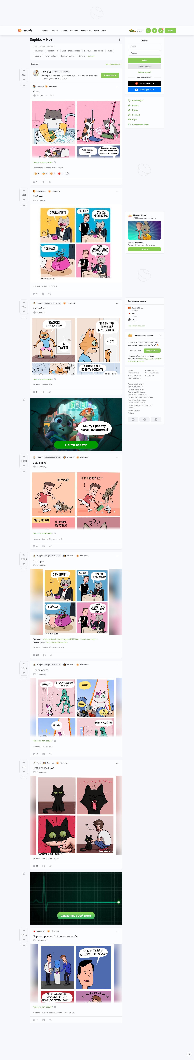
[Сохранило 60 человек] (43, 753)
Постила (131, 408)
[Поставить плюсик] (24, 70)
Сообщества (86, 31)
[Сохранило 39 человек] (43, 866)
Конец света (40, 670)
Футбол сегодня (134, 410)
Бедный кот (40, 462)
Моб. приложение (134, 378)
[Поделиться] (49, 182)
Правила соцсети (151, 370)
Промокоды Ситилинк (136, 403)
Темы (104, 31)
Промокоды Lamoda (135, 387)
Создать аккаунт (144, 67)
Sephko (48, 168)
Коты (36, 91)
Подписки (74, 31)
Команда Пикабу (134, 375)
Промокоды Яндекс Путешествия (140, 397)
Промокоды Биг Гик (135, 384)
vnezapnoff (41, 931)
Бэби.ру (131, 413)
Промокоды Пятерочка (137, 392)
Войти (170, 31)
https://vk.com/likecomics (56, 642)
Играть (144, 249)
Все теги (90, 56)
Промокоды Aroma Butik (137, 395)
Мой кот (38, 196)
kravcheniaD (41, 191)
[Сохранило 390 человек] (44, 655)
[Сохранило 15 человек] (42, 182)
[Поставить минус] (24, 80)
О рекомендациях (151, 373)
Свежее (64, 31)
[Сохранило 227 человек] (43, 546)
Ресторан (39, 561)
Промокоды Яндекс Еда (137, 400)
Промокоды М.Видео (136, 389)
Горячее (45, 31)
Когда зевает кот (43, 768)
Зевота (49, 859)
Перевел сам (38, 168)
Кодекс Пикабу (133, 373)
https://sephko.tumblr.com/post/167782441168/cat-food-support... (71, 639)
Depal (39, 763)
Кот (53, 168)
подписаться (152, 351)
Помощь (131, 370)
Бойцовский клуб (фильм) (52, 1012)
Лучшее (55, 31)
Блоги (96, 31)
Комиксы (60, 168)
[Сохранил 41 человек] (43, 1020)
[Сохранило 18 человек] (42, 293)
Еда (38, 286)
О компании (149, 375)
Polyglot (46, 71)
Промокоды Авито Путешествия (140, 405)
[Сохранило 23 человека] (42, 392)
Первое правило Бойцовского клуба (55, 936)
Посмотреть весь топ (136, 326)
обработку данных (145, 359)
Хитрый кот (40, 308)
